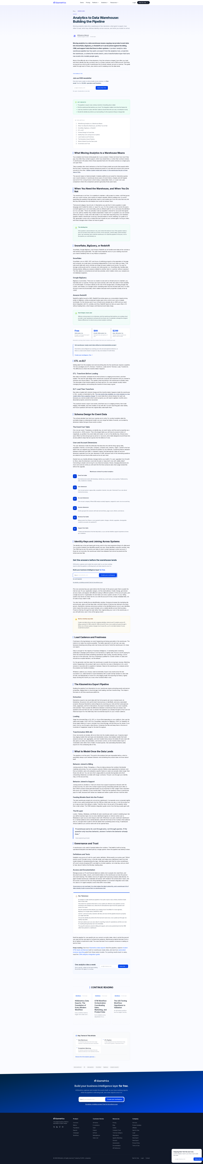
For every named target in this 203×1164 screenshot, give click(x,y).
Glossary (115, 1140)
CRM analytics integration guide (96, 806)
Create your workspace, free (83, 355)
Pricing (114, 1122)
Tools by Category (118, 1132)
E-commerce (96, 1125)
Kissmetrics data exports (97, 948)
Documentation (117, 1145)
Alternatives (116, 1135)
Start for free (142, 2)
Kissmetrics (99, 205)
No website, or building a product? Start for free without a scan (88, 582)
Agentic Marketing (117, 1138)
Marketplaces (96, 1135)
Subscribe (122, 966)
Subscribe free (101, 88)
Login (134, 2)
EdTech (95, 1132)
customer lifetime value (104, 769)
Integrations (135, 1135)
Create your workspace (108, 575)
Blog (74, 11)
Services (134, 1122)
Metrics (75, 1125)
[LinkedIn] (57, 1127)
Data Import (135, 1138)
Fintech (95, 1130)
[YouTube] (62, 1127)
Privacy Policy (136, 1143)
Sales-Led (95, 1138)
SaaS (94, 1127)
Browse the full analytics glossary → (86, 1056)
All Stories (95, 1122)
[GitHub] (60, 1127)
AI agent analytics (86, 882)
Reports (75, 1130)
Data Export (135, 1140)
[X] (54, 1127)
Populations (76, 1127)
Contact (148, 1158)
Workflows (81, 11)
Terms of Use (135, 1145)
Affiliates (134, 1127)
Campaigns (76, 1132)
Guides (114, 1127)
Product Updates (136, 1125)
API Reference (116, 1148)
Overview (75, 1122)
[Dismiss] (200, 1150)
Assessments (116, 1143)
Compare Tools (117, 1130)
